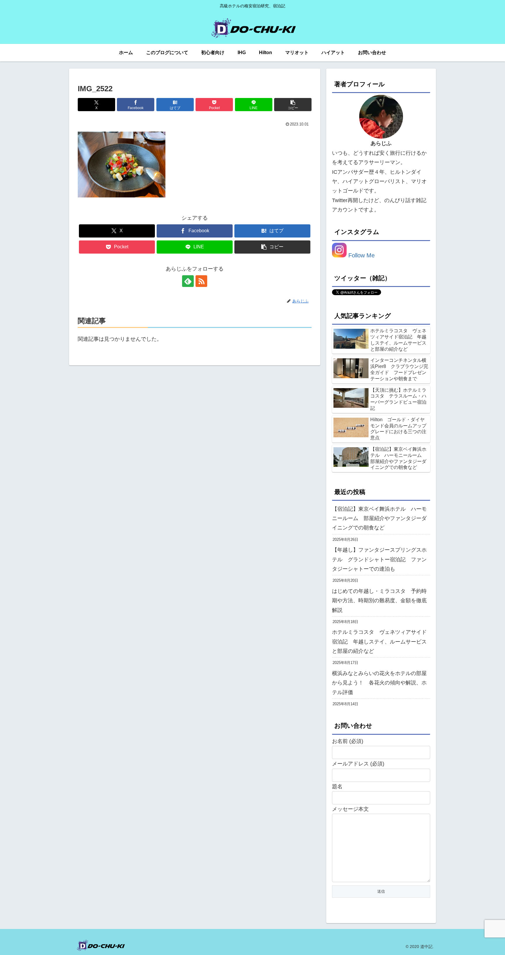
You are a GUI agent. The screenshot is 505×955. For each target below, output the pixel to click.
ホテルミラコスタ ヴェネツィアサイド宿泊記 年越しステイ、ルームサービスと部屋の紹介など (379, 641)
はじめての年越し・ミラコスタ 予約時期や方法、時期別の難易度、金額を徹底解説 (379, 600)
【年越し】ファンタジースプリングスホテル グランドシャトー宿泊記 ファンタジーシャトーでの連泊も (379, 559)
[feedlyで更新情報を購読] (188, 281)
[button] (293, 104)
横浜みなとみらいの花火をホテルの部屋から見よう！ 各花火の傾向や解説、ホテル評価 (379, 682)
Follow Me (361, 255)
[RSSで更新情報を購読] (201, 281)
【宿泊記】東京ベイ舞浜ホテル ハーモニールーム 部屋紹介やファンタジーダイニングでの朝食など (379, 518)
